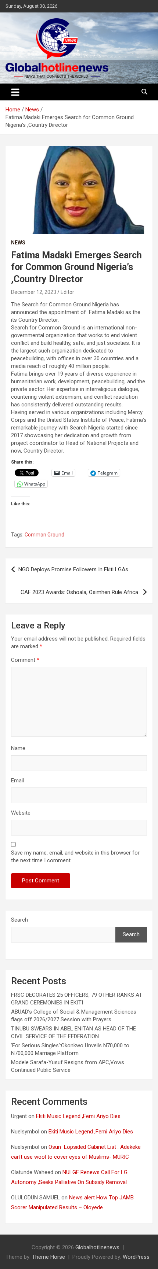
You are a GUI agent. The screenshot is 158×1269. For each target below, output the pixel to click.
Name (18, 748)
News (18, 243)
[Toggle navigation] (15, 92)
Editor (67, 292)
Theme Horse (48, 1257)
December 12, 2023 (33, 292)
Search (19, 919)
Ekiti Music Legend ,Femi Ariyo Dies (79, 1116)
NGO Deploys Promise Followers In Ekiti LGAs (74, 569)
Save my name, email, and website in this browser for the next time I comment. (75, 856)
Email (17, 780)
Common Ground (44, 535)
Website (20, 812)
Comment (25, 660)
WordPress (136, 1257)
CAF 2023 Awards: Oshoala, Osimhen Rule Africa (80, 592)
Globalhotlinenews (97, 1247)
